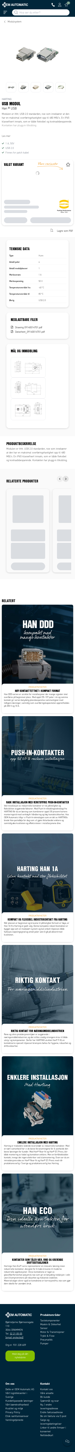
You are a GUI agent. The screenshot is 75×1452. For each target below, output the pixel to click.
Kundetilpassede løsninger (19, 1400)
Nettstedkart (46, 1435)
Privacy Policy (12, 1412)
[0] (66, 5)
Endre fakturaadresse (51, 1412)
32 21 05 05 (16, 1333)
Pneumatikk (46, 1339)
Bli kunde (45, 1397)
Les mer (6, 136)
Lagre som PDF (65, 230)
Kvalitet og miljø (14, 1408)
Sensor (44, 1328)
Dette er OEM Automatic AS (19, 1389)
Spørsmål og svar (49, 1400)
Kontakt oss (46, 1389)
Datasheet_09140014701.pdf (30, 331)
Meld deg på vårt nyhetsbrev (20, 1356)
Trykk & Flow (47, 1335)
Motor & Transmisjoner (52, 1332)
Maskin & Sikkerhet (50, 1324)
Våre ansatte (47, 1393)
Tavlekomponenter (50, 1320)
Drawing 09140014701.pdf (28, 327)
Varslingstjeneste (14, 1420)
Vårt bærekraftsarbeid (17, 1404)
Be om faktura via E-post (53, 1416)
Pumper (44, 1343)
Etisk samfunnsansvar (16, 1416)
